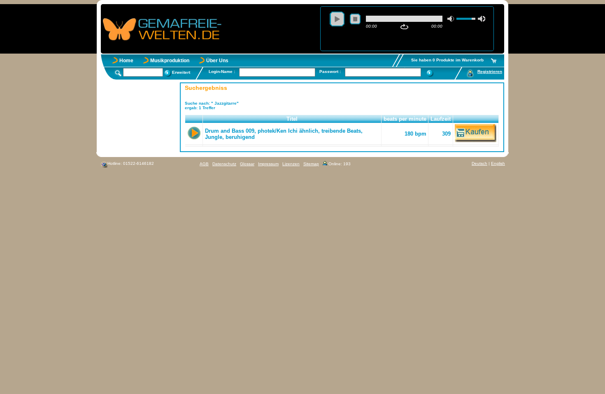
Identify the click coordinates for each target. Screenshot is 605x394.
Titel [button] (292, 119)
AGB (204, 164)
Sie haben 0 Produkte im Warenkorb (447, 60)
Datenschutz (224, 164)
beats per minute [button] (405, 119)
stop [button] (355, 19)
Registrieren (489, 71)
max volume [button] (481, 19)
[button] (194, 119)
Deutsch (479, 163)
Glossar (247, 164)
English (498, 163)
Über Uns (217, 60)
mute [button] (451, 19)
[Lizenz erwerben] (475, 140)
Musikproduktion (169, 60)
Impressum (268, 164)
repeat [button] (404, 26)
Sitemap (311, 164)
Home (126, 60)
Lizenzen (291, 164)
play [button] (337, 19)
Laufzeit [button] (440, 119)
